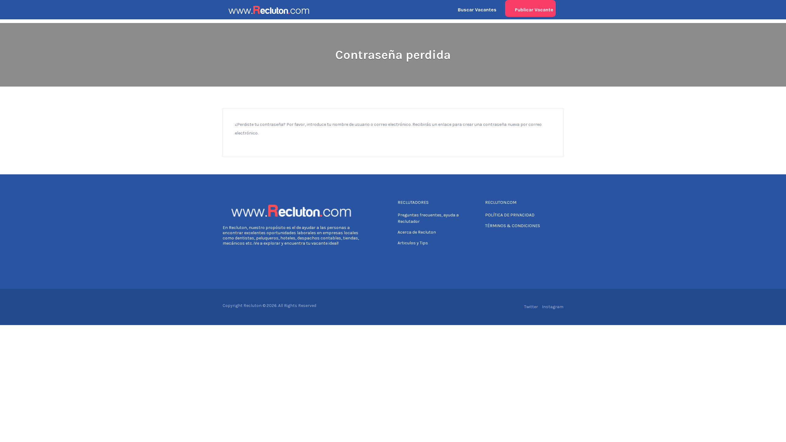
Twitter (531, 306)
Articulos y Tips (413, 243)
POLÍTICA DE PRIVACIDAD (510, 215)
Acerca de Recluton (417, 232)
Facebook (517, 307)
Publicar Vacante (534, 10)
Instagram (552, 306)
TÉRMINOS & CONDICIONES (512, 225)
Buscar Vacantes (477, 10)
